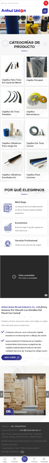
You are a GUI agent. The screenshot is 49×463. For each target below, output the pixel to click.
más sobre (10, 357)
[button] (2, 25)
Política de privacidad (29, 448)
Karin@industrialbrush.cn (30, 430)
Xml (17, 448)
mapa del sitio (7, 448)
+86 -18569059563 (18, 426)
